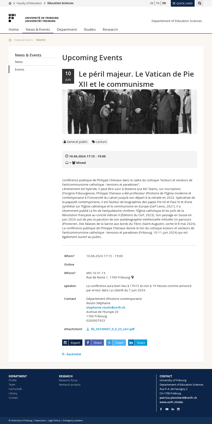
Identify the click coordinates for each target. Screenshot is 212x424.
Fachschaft (15, 389)
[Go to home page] (10, 3)
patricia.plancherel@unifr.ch (178, 397)
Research (110, 29)
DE (151, 3)
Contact (13, 397)
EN (164, 3)
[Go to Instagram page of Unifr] (178, 409)
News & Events (38, 29)
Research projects (70, 384)
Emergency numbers (73, 420)
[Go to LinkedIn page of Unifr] (173, 409)
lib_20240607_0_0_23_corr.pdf (112, 329)
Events (19, 69)
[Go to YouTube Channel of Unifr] (167, 409)
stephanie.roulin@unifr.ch (105, 307)
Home (14, 29)
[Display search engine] (199, 3)
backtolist (74, 354)
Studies (90, 29)
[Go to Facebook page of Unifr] (161, 409)
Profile (13, 380)
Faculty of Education (29, 3)
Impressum (40, 420)
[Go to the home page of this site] (10, 40)
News (19, 62)
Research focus (68, 380)
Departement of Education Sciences (177, 21)
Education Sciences (60, 3)
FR (157, 3)
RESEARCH (66, 376)
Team (12, 384)
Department (67, 29)
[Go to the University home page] (33, 18)
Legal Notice (54, 420)
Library (13, 393)
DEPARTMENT (18, 376)
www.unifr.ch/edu (171, 402)
